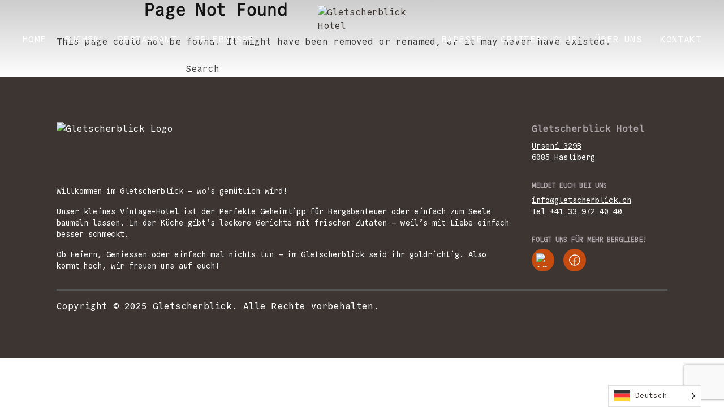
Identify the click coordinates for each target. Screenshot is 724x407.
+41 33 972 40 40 (586, 211)
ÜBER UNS (618, 39)
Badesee (461, 39)
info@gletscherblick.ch (581, 200)
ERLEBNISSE (224, 39)
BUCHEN (82, 39)
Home (34, 39)
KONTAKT (680, 39)
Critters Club (539, 39)
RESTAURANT (147, 39)
